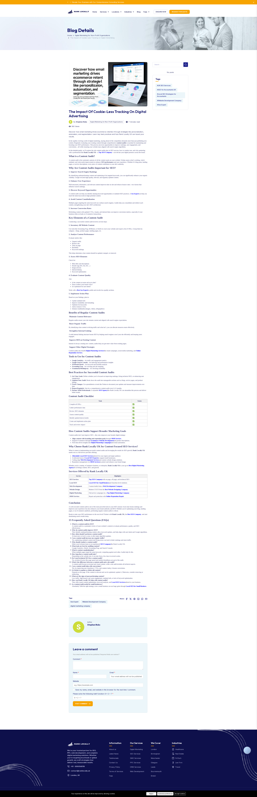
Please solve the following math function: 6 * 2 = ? (92, 694)
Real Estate (179, 754)
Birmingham (155, 754)
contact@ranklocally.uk (80, 771)
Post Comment (81, 704)
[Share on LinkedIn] (138, 599)
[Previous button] (70, 2)
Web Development (137, 771)
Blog (138, 12)
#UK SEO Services (164, 85)
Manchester (155, 758)
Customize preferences (165, 793)
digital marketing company (80, 606)
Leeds (153, 767)
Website (76, 681)
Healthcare (179, 749)
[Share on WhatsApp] (142, 599)
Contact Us (113, 763)
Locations (116, 12)
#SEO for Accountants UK (166, 90)
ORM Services (135, 767)
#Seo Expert (161, 105)
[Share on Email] (146, 599)
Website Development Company (94, 602)
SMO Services (135, 758)
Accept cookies (180, 793)
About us (112, 749)
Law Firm (178, 763)
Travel (177, 767)
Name (75, 673)
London (154, 749)
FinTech (178, 758)
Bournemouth (156, 771)
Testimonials (113, 758)
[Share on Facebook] (126, 599)
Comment (77, 659)
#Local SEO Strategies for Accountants (166, 95)
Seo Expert (74, 602)
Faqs (145, 12)
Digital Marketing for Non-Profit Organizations (92, 35)
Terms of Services (116, 771)
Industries (128, 12)
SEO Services (135, 754)
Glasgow (154, 763)
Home (94, 12)
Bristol (153, 776)
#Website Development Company (169, 101)
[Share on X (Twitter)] (130, 599)
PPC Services (135, 763)
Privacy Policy (114, 767)
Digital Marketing (136, 749)
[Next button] (68, 2)
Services (103, 12)
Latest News (113, 754)
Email (112, 673)
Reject (151, 793)
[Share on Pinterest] (134, 599)
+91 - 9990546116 (78, 766)
